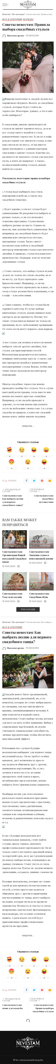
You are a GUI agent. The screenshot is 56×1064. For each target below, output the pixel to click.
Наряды (28, 19)
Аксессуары (38, 539)
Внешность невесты (17, 584)
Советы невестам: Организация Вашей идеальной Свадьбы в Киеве (14, 556)
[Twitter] (34, 481)
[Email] (50, 481)
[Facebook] (26, 481)
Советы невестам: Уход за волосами (12, 595)
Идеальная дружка (15, 36)
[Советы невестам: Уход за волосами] (14, 581)
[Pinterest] (42, 481)
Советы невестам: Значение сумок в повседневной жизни (41, 555)
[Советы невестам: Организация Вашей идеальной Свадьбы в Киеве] (14, 539)
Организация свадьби (18, 546)
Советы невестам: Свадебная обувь (39, 595)
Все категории (12, 19)
